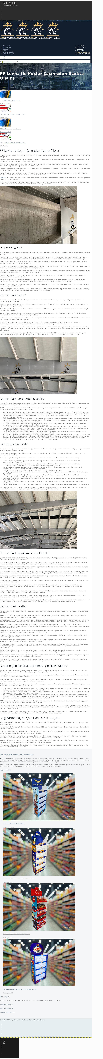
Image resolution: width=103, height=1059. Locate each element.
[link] (17, 62)
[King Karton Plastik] (30, 38)
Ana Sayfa (6, 46)
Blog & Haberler (8, 52)
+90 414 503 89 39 (9, 2)
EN (4, 58)
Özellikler (6, 50)
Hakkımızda (7, 47)
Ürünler (5, 49)
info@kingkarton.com (10, 5)
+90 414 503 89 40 (9, 4)
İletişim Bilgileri (8, 54)
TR (4, 56)
